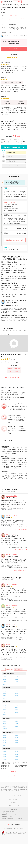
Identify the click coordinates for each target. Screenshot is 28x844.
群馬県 (4, 693)
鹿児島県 (5, 759)
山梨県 (4, 709)
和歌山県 (5, 728)
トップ (8, 795)
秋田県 (4, 681)
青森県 (16, 677)
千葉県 (4, 695)
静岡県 (16, 712)
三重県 (4, 721)
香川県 (4, 742)
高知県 (4, 745)
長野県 (16, 709)
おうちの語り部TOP (5, 4)
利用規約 (19, 795)
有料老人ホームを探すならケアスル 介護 (11, 816)
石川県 (4, 707)
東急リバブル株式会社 (14, 4)
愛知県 (4, 714)
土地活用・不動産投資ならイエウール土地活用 (12, 818)
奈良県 (16, 726)
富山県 (16, 705)
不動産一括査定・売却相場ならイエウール (11, 811)
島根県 (16, 735)
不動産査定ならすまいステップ (8, 814)
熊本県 (16, 754)
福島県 (4, 684)
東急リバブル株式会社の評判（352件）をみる (17, 510)
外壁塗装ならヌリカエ (7, 813)
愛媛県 (16, 742)
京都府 (4, 724)
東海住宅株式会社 (10, 625)
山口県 (4, 740)
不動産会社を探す (9, 669)
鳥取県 (4, 735)
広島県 (16, 738)
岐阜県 (4, 712)
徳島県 (16, 740)
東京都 (16, 695)
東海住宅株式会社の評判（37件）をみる (19, 639)
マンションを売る (18, 669)
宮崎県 (16, 756)
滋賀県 (16, 721)
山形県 (16, 681)
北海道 (4, 677)
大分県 (4, 756)
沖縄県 (16, 759)
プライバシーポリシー (14, 799)
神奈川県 (5, 698)
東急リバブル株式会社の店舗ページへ (14, 377)
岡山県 (4, 738)
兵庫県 (4, 726)
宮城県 (16, 679)
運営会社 (13, 795)
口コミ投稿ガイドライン (14, 776)
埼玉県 (16, 693)
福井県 (16, 707)
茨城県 (4, 691)
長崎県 (4, 754)
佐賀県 (16, 752)
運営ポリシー (14, 771)
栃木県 (16, 691)
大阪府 (16, 724)
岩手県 (4, 679)
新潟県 (4, 705)
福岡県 (4, 752)
